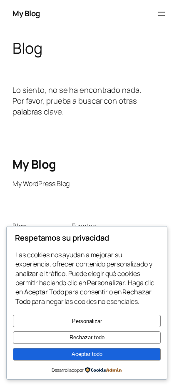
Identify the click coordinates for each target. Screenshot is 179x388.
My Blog (26, 13)
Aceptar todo (87, 354)
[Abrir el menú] (162, 14)
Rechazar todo (87, 337)
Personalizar (87, 321)
